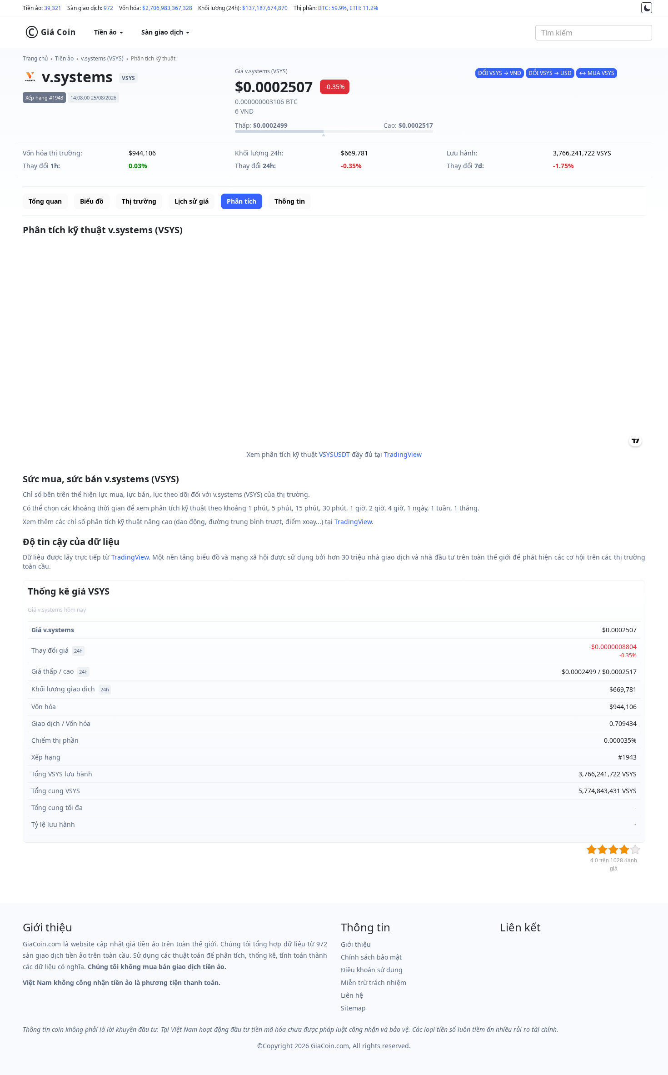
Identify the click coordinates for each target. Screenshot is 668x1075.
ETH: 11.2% (363, 8)
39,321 (52, 8)
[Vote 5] (635, 849)
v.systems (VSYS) (102, 58)
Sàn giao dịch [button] (163, 32)
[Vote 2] (602, 849)
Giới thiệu (356, 944)
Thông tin (289, 201)
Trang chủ (35, 58)
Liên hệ (352, 995)
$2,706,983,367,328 (167, 8)
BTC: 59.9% (332, 8)
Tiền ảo (64, 58)
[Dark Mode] (646, 7)
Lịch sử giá (191, 201)
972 (108, 8)
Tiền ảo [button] (106, 32)
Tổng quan (45, 201)
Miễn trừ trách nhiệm (373, 982)
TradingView (403, 454)
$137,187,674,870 (265, 8)
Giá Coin (50, 32)
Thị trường (139, 201)
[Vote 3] (613, 849)
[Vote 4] (624, 849)
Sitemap (353, 1008)
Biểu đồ (92, 201)
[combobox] (593, 32)
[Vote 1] (591, 849)
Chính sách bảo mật (371, 957)
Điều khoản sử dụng (372, 969)
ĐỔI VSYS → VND (499, 73)
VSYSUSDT (334, 454)
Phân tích (241, 201)
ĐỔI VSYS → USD (550, 73)
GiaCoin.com (330, 1045)
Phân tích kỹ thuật (153, 58)
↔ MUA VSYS (596, 73)
